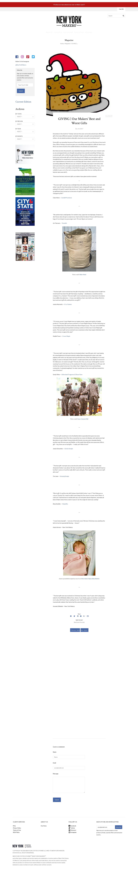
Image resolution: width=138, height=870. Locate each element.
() (121, 9)
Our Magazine (31, 9)
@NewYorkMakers (20, 65)
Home (62, 43)
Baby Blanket (95, 578)
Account (112, 9)
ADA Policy (16, 832)
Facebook (73, 826)
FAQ (14, 826)
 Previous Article (75, 630)
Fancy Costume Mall (82, 419)
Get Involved (68, 32)
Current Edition (23, 101)
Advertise (88, 32)
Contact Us (58, 32)
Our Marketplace (20, 9)
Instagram (73, 832)
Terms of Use (79, 32)
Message (55, 773)
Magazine (67, 43)
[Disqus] (79, 661)
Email (54, 763)
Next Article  (84, 630)
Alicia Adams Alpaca (86, 578)
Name (54, 752)
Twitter (72, 828)
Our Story (39, 9)
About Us (49, 32)
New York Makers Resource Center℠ (55, 9)
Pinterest (73, 830)
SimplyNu (65, 504)
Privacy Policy (17, 828)
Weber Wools (82, 274)
